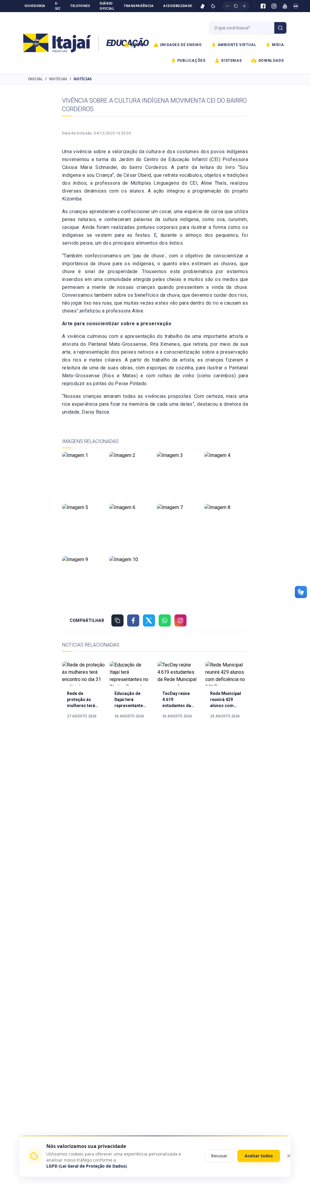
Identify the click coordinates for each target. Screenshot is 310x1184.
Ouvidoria (35, 5)
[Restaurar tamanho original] (236, 6)
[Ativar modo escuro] (213, 6)
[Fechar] (289, 1156)
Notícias (58, 79)
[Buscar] (280, 28)
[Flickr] (295, 6)
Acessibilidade (177, 5)
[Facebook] (263, 6)
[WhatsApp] (165, 620)
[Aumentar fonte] (244, 6)
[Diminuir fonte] (227, 6)
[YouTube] (285, 6)
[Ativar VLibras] (202, 6)
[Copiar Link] (117, 620)
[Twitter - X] (149, 620)
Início (137, 44)
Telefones (80, 5)
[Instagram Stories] (180, 620)
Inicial (35, 79)
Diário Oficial (107, 6)
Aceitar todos (259, 1156)
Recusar (219, 1156)
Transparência (138, 5)
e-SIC (58, 6)
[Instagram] (274, 6)
